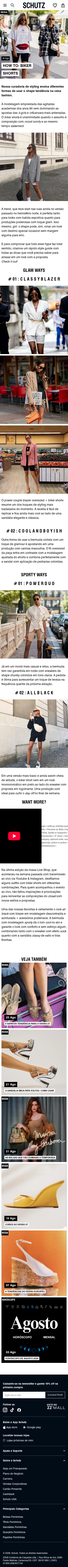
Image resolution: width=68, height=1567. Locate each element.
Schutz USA (10, 1499)
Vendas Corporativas (15, 1483)
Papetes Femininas (14, 1537)
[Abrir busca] (12, 5)
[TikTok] (12, 1410)
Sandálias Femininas (15, 1527)
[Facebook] (19, 1410)
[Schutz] (34, 5)
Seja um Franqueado (15, 1468)
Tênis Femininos (12, 1521)
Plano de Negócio (13, 1473)
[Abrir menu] (5, 5)
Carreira (7, 1478)
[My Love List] (55, 5)
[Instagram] (5, 1410)
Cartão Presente (12, 1488)
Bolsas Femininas (13, 1516)
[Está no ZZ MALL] (56, 1407)
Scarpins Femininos (14, 1532)
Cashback (8, 1494)
